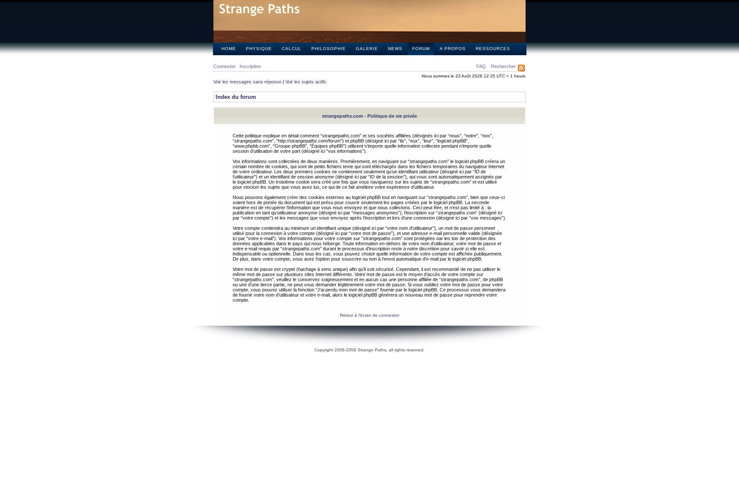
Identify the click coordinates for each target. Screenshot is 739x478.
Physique (259, 48)
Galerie (367, 48)
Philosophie (328, 48)
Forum (421, 48)
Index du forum (236, 97)
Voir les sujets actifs (305, 81)
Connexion (224, 66)
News (395, 48)
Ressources (493, 48)
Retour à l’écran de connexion (369, 315)
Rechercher (503, 66)
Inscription (250, 66)
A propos (453, 48)
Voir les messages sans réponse (247, 81)
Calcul (292, 48)
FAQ (481, 66)
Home (229, 48)
